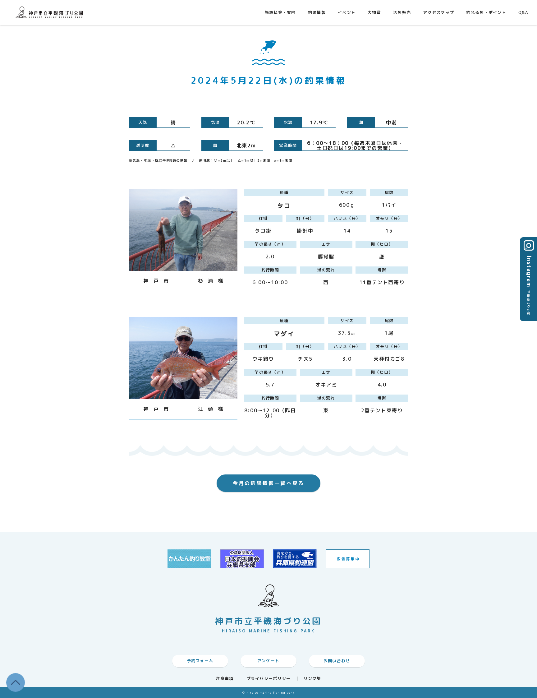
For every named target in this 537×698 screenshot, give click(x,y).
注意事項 (224, 679)
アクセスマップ (438, 12)
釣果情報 (317, 12)
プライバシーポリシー (268, 679)
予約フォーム (200, 660)
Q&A (523, 12)
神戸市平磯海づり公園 (50, 12)
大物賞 (374, 12)
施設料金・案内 (280, 12)
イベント (347, 12)
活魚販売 (402, 12)
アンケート (268, 660)
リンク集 (312, 679)
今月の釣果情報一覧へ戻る (268, 483)
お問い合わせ (337, 660)
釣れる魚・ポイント (486, 12)
